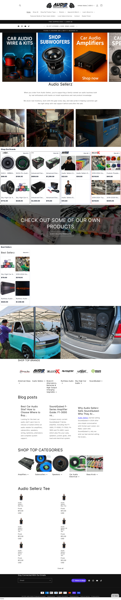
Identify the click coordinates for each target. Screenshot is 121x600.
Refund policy (51, 596)
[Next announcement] (77, 26)
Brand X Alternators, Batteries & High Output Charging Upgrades (52, 386)
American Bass (24, 381)
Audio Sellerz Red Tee (20, 504)
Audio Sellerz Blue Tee (63, 504)
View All (25, 153)
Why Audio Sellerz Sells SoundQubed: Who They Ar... (88, 411)
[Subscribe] (50, 580)
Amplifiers (22, 474)
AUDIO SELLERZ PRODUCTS (60, 234)
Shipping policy (74, 596)
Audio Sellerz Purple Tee (63, 553)
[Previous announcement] (44, 26)
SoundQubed (94, 381)
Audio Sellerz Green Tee (20, 553)
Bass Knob (91, 474)
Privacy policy (95, 596)
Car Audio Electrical (73, 475)
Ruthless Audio (67, 381)
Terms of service (85, 596)
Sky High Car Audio (80, 382)
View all (61, 568)
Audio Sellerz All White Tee (64, 529)
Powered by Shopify (40, 596)
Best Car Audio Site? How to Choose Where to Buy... (30, 411)
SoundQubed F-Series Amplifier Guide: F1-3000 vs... (58, 411)
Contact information (62, 596)
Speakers (56, 474)
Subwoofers (40, 474)
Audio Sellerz (37, 381)
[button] (20, 5)
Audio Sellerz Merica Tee (20, 529)
